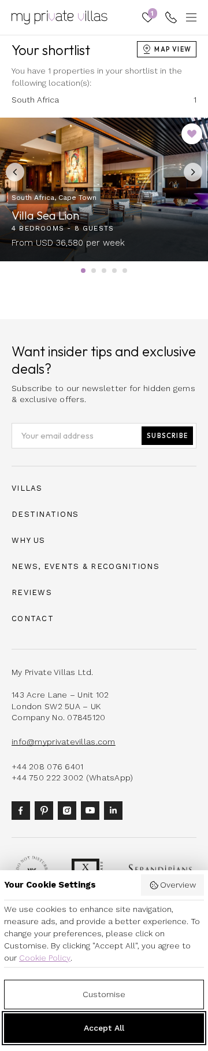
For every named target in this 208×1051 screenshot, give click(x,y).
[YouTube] (92, 809)
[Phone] (171, 17)
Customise (104, 994)
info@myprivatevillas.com (64, 741)
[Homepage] (59, 17)
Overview (178, 884)
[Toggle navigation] (189, 17)
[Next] (193, 172)
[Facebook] (23, 809)
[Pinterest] (46, 809)
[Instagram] (69, 809)
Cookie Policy (44, 957)
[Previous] (15, 172)
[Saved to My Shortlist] (191, 133)
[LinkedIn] (115, 809)
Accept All (104, 1027)
